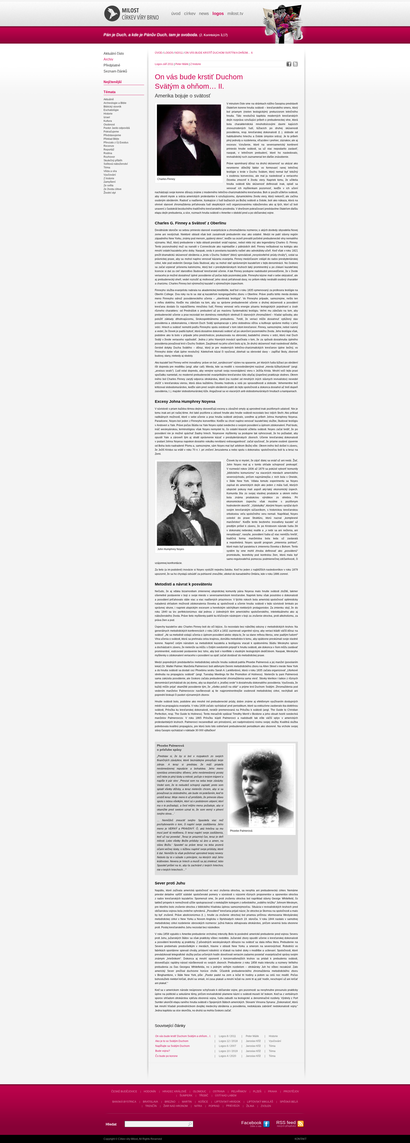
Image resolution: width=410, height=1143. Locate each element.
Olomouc (199, 1091)
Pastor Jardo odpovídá (117, 128)
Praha (272, 1091)
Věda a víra (110, 171)
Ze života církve (113, 189)
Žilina (250, 1106)
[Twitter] (295, 64)
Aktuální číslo (114, 53)
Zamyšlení (110, 182)
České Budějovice (124, 1091)
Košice (203, 1101)
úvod (175, 13)
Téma (107, 167)
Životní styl (110, 192)
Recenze (109, 146)
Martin (187, 1101)
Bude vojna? (162, 1051)
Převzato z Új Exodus (116, 142)
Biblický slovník (112, 106)
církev (190, 13)
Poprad (214, 1106)
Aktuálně (109, 99)
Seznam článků (115, 71)
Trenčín (151, 1106)
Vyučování (110, 174)
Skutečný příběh (113, 160)
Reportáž (109, 149)
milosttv (235, 13)
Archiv (108, 59)
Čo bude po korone (166, 1056)
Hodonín (150, 1091)
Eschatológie (111, 110)
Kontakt (300, 1138)
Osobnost (109, 124)
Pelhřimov (238, 1091)
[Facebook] (288, 64)
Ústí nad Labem (225, 1095)
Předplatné (112, 65)
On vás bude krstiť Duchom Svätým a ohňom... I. (183, 1036)
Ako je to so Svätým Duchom (171, 1041)
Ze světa (108, 185)
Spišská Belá (289, 1101)
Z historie (109, 178)
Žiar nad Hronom (175, 1106)
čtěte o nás (251, 1123)
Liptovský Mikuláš (260, 1101)
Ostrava (219, 1091)
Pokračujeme (111, 131)
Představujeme (112, 135)
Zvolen (266, 1106)
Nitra (198, 1106)
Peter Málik (181, 64)
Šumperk (186, 1095)
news (204, 13)
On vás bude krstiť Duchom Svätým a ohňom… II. (219, 52)
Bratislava (150, 1101)
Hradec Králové (174, 1091)
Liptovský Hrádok (227, 1101)
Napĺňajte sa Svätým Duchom (172, 1045)
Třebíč (203, 1095)
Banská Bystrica (124, 1101)
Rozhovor (109, 156)
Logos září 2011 (164, 64)
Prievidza (233, 1106)
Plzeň (257, 1091)
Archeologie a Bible (115, 103)
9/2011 (179, 52)
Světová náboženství (116, 164)
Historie (108, 113)
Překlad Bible (111, 138)
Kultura (108, 120)
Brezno (170, 1101)
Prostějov (291, 1091)
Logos (168, 52)
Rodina (108, 153)
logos (218, 13)
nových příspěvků (286, 1123)
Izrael (107, 117)
